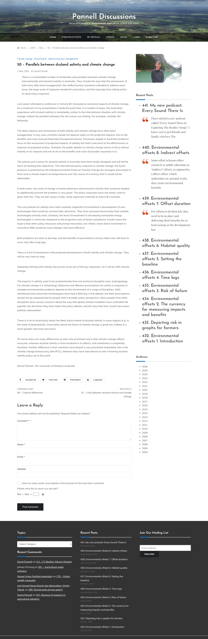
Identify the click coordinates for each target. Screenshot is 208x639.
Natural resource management (63, 58)
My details (93, 37)
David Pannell (41, 71)
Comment (23, 420)
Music (123, 37)
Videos (110, 37)
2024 (145, 374)
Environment (40, 58)
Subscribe (152, 37)
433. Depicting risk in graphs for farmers (101, 618)
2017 (145, 401)
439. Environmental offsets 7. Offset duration (104, 559)
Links (137, 37)
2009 (145, 432)
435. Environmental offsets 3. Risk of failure (103, 597)
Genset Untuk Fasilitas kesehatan (34, 576)
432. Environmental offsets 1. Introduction (102, 626)
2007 (145, 440)
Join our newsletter (149, 542)
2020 (145, 389)
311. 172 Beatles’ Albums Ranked (54, 561)
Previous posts (71, 37)
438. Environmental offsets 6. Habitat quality (103, 567)
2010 (145, 428)
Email (21, 456)
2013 (145, 417)
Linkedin (97, 380)
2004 (145, 452)
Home (53, 37)
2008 (145, 436)
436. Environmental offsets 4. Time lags (101, 588)
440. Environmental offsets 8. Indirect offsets (103, 550)
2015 (145, 409)
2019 (145, 393)
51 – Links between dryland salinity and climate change (106, 394)
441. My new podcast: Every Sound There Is (103, 542)
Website (21, 469)
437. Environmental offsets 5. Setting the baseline (162, 259)
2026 (145, 366)
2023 (145, 378)
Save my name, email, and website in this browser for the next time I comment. (63, 483)
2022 (145, 382)
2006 (145, 444)
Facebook (31, 380)
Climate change (24, 58)
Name (21, 444)
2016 (145, 405)
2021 (145, 386)
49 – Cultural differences (30, 392)
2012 (145, 421)
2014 (145, 413)
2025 (145, 370)
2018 (145, 397)
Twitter (53, 380)
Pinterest (75, 380)
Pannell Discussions (104, 17)
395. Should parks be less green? (45, 589)
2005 (145, 448)
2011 (145, 425)
